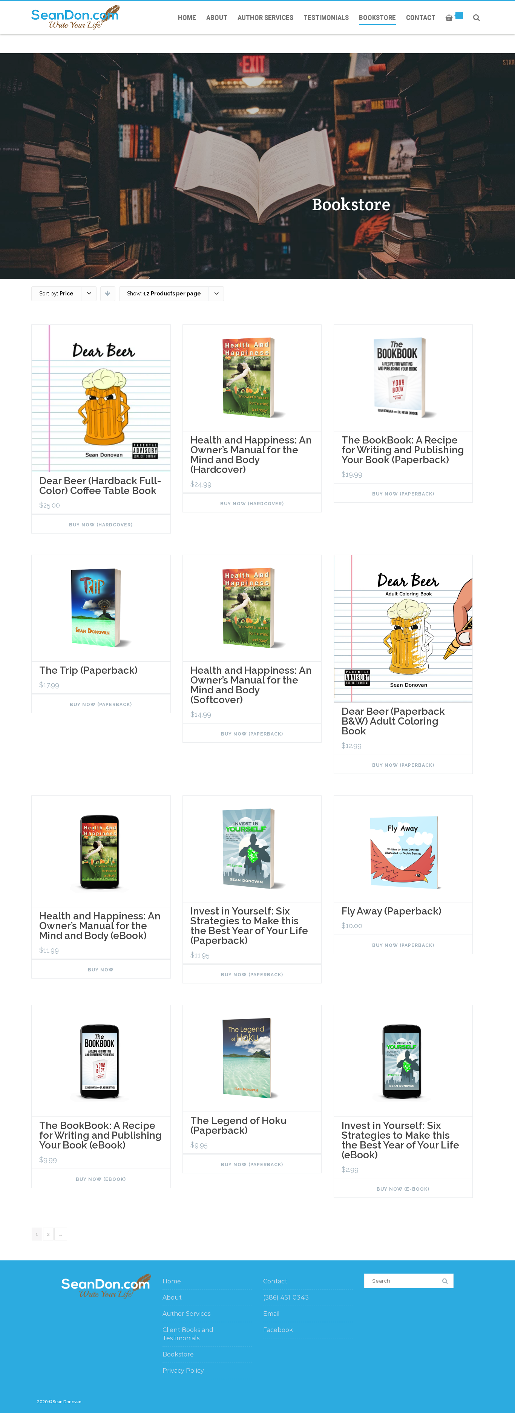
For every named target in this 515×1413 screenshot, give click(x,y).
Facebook (278, 1329)
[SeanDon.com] (77, 17)
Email (271, 1313)
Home (187, 17)
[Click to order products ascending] (107, 293)
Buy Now (101, 970)
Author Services (265, 17)
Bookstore (377, 17)
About (216, 17)
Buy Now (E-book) (403, 1189)
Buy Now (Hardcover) (101, 525)
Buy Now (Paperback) (403, 494)
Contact (420, 17)
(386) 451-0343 (286, 1297)
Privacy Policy (183, 1370)
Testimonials (326, 17)
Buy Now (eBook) (101, 1179)
